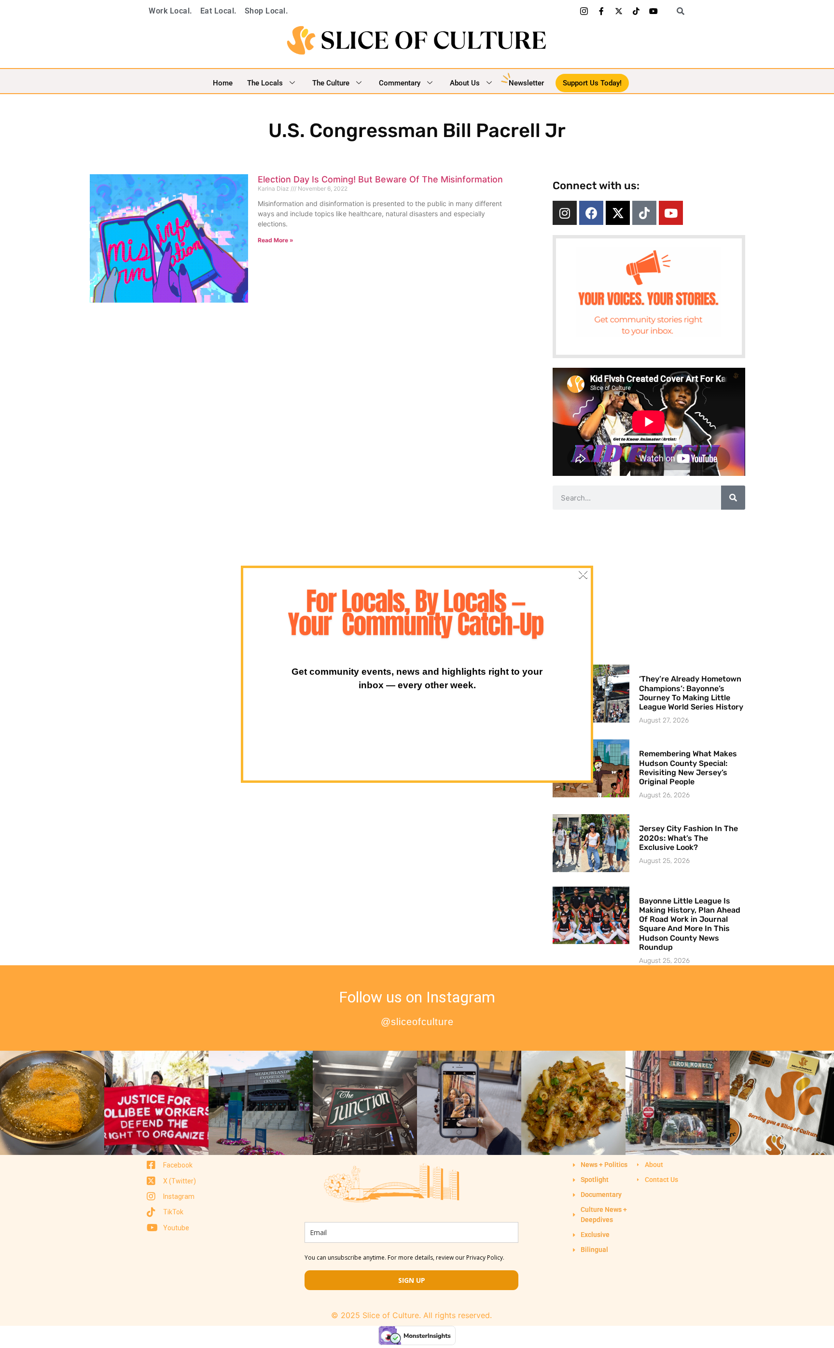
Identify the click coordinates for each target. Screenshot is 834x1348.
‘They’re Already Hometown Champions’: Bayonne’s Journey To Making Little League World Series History (691, 692)
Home (223, 83)
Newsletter (526, 83)
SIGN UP (411, 1280)
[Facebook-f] (601, 11)
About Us (465, 83)
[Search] (733, 498)
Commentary (399, 83)
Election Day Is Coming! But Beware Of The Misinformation (380, 179)
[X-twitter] (619, 11)
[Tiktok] (636, 11)
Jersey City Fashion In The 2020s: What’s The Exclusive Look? (688, 837)
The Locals (265, 83)
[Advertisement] (649, 586)
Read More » (275, 240)
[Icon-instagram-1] (584, 11)
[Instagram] (565, 213)
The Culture (330, 83)
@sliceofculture (417, 1021)
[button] (677, 11)
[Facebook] (591, 213)
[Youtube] (653, 11)
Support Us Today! (592, 83)
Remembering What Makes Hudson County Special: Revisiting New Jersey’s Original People (688, 767)
